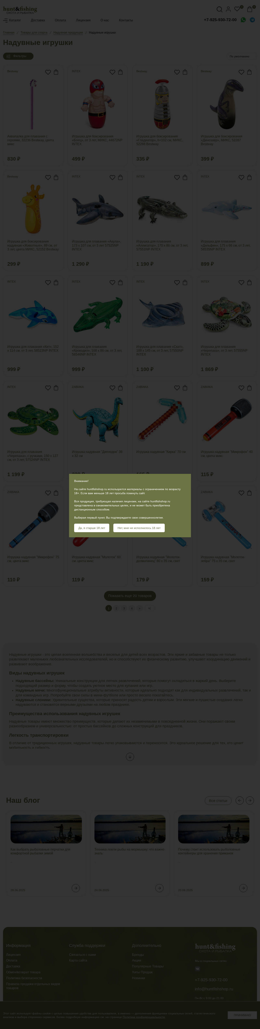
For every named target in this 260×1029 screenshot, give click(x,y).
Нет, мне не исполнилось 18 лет (139, 528)
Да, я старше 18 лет (91, 528)
